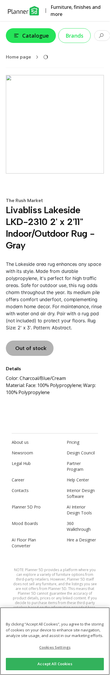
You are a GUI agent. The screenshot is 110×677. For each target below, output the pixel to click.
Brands (74, 35)
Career (18, 480)
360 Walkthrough (79, 526)
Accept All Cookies (54, 663)
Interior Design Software (81, 493)
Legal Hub (21, 463)
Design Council (81, 453)
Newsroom (22, 453)
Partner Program (75, 466)
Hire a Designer (81, 540)
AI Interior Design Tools (79, 510)
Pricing (73, 442)
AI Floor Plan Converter (24, 542)
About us (20, 442)
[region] (55, 641)
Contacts (20, 490)
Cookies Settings (55, 647)
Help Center (78, 480)
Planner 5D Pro (26, 507)
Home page (18, 57)
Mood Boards (25, 523)
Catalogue (35, 35)
